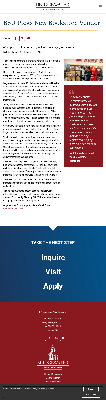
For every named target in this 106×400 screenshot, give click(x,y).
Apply (53, 286)
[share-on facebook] (15, 38)
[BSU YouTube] (63, 338)
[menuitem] (43, 338)
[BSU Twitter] (49, 338)
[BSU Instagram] (56, 338)
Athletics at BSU (53, 381)
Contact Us (53, 330)
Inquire (53, 257)
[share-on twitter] (22, 38)
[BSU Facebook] (43, 338)
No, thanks (91, 395)
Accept (91, 389)
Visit (53, 271)
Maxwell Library (53, 378)
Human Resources (53, 374)
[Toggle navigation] (101, 7)
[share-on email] (28, 38)
